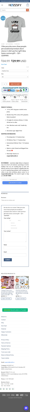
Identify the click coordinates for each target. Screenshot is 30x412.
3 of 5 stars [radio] (7, 223)
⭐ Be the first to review (15, 182)
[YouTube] (7, 389)
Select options (6, 298)
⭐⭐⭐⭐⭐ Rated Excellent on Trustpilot (15, 310)
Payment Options (6, 346)
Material (3, 329)
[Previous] (1, 290)
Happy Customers (6, 332)
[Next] (29, 290)
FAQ (2, 322)
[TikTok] (13, 389)
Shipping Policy (5, 349)
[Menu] (2, 5)
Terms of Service (5, 343)
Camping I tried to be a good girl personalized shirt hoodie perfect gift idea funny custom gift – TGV (7, 292)
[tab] (15, 193)
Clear (27, 66)
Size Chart (4, 64)
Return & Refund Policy (7, 355)
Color (2, 67)
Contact (3, 319)
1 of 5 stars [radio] (6, 220)
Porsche (17, 44)
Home (2, 44)
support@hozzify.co (9, 362)
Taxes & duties (5, 358)
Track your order (5, 352)
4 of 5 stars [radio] (7, 225)
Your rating (7, 218)
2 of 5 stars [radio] (14, 220)
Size (2, 73)
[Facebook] (1, 389)
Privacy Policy (5, 339)
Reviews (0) (4, 193)
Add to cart (15, 84)
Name (5, 244)
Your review (7, 231)
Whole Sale (4, 335)
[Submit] (27, 10)
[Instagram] (4, 389)
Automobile (9, 44)
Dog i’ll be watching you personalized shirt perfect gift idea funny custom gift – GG (22, 292)
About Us (3, 316)
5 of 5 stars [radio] (7, 228)
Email (5, 252)
